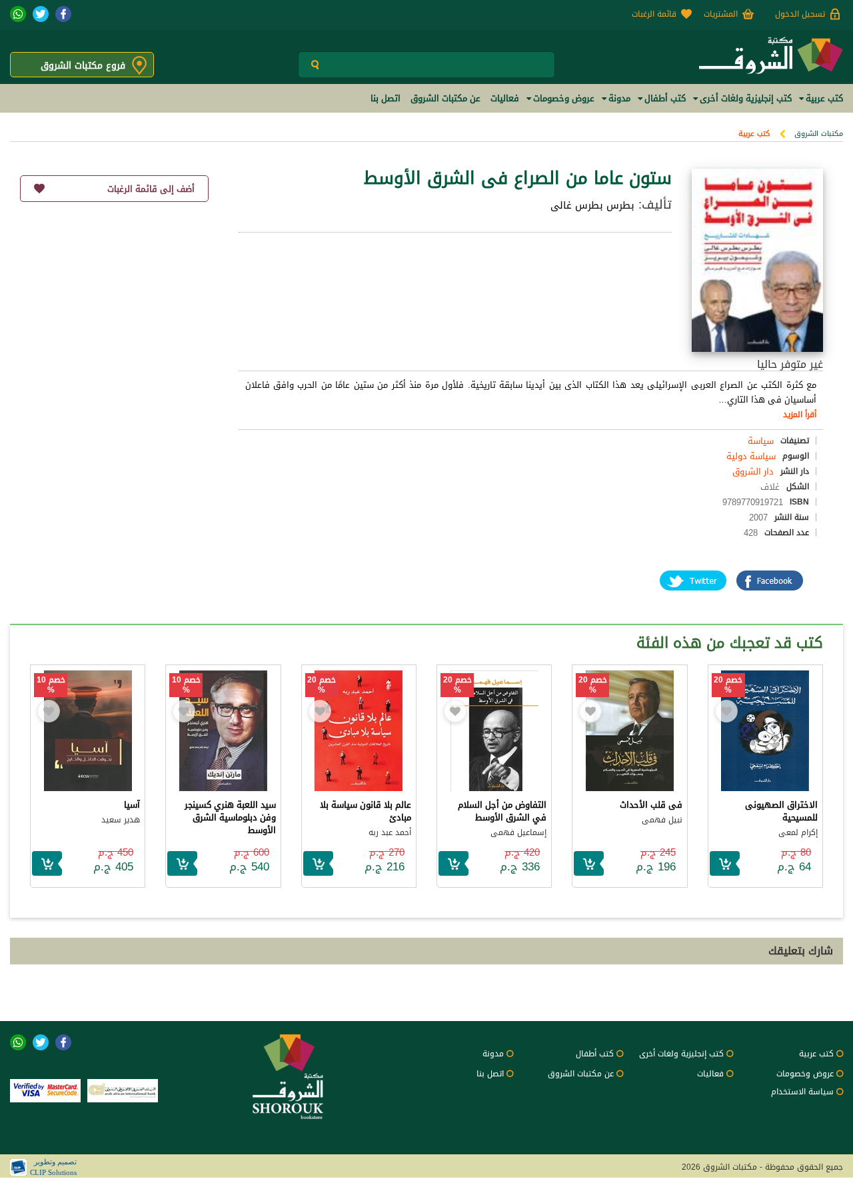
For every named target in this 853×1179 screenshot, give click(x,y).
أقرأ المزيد (799, 414)
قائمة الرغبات (654, 14)
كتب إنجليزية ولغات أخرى (681, 1053)
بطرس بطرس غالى (592, 205)
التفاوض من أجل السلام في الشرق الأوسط (502, 811)
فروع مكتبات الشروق (83, 66)
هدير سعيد (120, 819)
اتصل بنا (490, 1073)
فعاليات (710, 1073)
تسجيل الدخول (800, 14)
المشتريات (721, 14)
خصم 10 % (186, 685)
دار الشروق (753, 471)
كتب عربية (754, 134)
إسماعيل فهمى (518, 832)
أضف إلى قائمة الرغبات (151, 189)
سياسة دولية (751, 456)
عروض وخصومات (805, 1073)
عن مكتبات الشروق (581, 1073)
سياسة (761, 441)
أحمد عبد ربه (390, 832)
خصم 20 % (728, 685)
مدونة (493, 1053)
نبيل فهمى (662, 819)
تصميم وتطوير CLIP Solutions (53, 1167)
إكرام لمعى (798, 832)
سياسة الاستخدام (802, 1091)
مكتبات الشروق (818, 134)
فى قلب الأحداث (651, 804)
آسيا (132, 804)
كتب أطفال (595, 1053)
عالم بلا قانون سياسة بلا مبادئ (365, 811)
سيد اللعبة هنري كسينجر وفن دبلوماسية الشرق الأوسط (230, 817)
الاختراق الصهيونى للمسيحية (781, 811)
